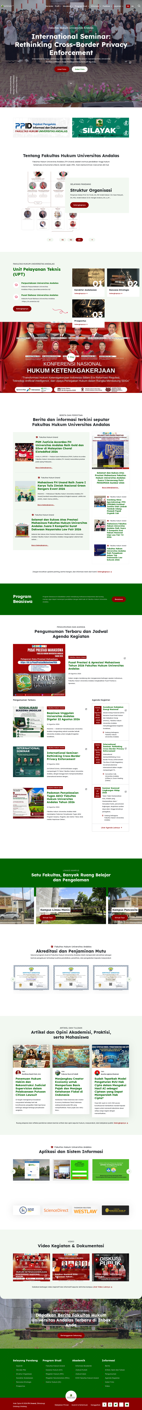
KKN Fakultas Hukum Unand (87, 1378)
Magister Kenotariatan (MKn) (57, 1378)
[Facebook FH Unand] (104, 1405)
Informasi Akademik (83, 1366)
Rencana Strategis (23, 1382)
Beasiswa (119, 599)
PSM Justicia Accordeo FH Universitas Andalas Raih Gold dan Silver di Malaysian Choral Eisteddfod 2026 (60, 446)
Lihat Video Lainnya (101, 1287)
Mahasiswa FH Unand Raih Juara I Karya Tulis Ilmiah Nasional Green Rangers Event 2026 (62, 485)
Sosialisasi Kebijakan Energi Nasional (113, 708)
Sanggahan (95, 1405)
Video (107, 1386)
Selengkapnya (79, 208)
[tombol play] (18, 1260)
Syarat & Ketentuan (80, 1405)
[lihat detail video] (45, 1275)
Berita (107, 1366)
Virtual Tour (48, 918)
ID (128, 6)
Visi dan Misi (21, 1370)
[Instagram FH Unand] (110, 1405)
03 (79, 240)
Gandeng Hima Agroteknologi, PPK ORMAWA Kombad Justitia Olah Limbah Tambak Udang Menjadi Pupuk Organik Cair (117, 506)
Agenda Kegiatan (112, 1378)
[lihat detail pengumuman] (125, 658)
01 (63, 240)
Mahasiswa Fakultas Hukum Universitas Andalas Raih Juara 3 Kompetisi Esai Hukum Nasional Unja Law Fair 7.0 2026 (117, 530)
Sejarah (19, 1366)
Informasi (95, 6)
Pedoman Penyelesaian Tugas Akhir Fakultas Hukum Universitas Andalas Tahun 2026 (63, 797)
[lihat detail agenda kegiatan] (126, 710)
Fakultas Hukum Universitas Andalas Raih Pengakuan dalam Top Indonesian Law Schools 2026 (116, 554)
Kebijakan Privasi (62, 1405)
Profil (57, 6)
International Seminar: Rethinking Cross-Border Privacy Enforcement (63, 756)
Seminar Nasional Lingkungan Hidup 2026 (111, 790)
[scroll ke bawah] (71, 83)
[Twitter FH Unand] (116, 1405)
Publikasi (106, 6)
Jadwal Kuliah (81, 1370)
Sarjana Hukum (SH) (54, 1370)
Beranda (49, 6)
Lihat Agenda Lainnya (110, 828)
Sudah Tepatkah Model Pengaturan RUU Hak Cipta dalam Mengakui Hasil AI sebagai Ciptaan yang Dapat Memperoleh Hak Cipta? (110, 1088)
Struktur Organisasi (24, 1374)
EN (133, 6)
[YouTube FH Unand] (127, 1405)
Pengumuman (110, 1374)
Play (72, 357)
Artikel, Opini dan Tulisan (115, 1370)
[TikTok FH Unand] (121, 1405)
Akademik (67, 6)
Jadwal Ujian (80, 1374)
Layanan (117, 6)
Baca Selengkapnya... (44, 468)
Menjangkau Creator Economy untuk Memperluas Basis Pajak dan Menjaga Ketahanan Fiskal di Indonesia (69, 1087)
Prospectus (20, 1386)
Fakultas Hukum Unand (55, 1366)
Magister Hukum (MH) (55, 1374)
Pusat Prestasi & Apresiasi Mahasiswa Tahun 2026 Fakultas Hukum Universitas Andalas (96, 665)
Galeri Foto (80, 69)
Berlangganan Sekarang (71, 1335)
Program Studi (81, 6)
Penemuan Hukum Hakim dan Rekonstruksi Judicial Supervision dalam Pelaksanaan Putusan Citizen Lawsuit (31, 1087)
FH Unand (32, 1403)
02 (71, 240)
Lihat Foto (61, 69)
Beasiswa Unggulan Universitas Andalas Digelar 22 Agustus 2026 (63, 716)
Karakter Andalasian (24, 1378)
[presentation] (92, 240)
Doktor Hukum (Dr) (53, 1382)
